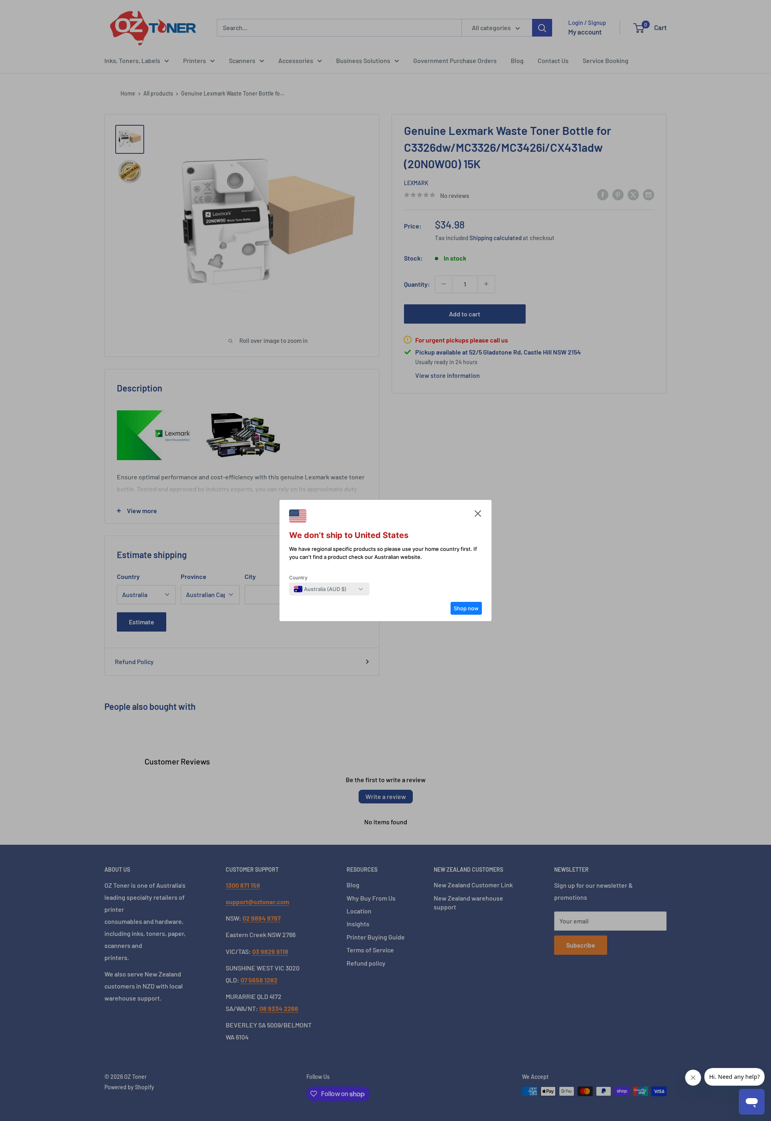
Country (298, 578)
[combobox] (320, 589)
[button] (478, 516)
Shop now (466, 608)
